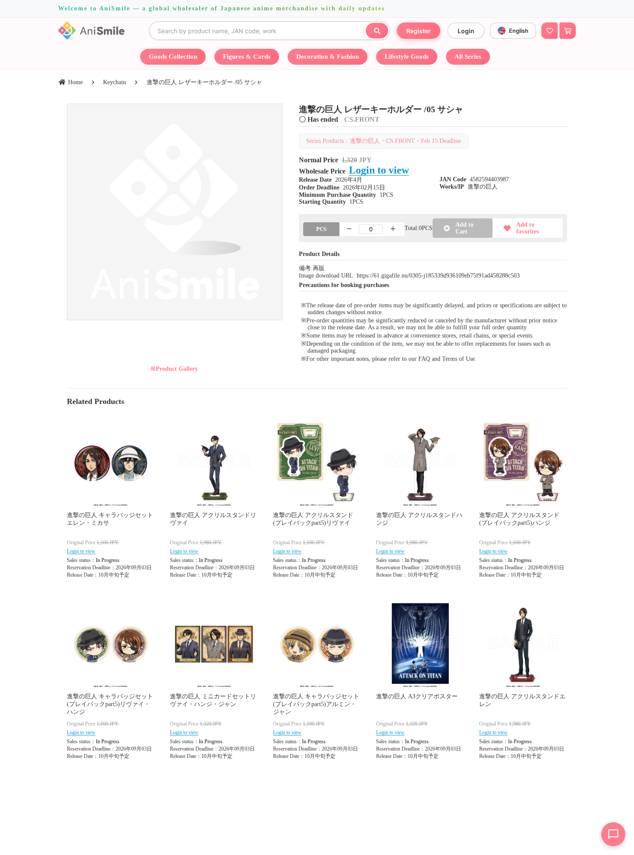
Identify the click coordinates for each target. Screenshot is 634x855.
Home (75, 82)
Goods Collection (173, 56)
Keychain (114, 82)
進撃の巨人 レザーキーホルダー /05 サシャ (204, 82)
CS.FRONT (362, 119)
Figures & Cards (246, 56)
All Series (468, 56)
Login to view (379, 170)
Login (466, 31)
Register (418, 31)
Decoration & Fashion (327, 56)
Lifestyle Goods (407, 56)
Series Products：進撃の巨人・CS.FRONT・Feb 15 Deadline (383, 141)
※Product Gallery (174, 369)
